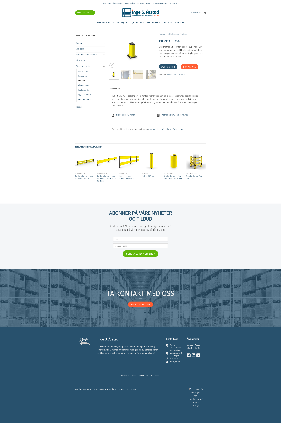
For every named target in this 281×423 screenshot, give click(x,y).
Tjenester (136, 22)
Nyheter (180, 22)
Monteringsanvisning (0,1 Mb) (174, 115)
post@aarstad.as (176, 361)
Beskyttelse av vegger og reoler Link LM (84, 177)
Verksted (80, 49)
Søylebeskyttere (84, 95)
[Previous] (112, 50)
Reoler (79, 43)
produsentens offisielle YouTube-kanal (165, 129)
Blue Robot (81, 60)
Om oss (167, 22)
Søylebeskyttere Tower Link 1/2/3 (195, 177)
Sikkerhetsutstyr (83, 66)
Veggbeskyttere (84, 99)
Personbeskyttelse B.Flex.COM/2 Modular (128, 177)
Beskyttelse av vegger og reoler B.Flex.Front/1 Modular (106, 178)
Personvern (82, 76)
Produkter (102, 22)
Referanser (153, 22)
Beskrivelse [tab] (115, 89)
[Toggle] (104, 43)
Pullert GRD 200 (148, 176)
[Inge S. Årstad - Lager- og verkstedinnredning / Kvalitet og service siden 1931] (140, 13)
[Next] (152, 50)
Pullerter (81, 81)
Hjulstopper (83, 71)
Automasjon (120, 22)
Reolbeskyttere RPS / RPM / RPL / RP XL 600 (173, 177)
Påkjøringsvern (84, 85)
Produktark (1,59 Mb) (125, 115)
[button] (205, 12)
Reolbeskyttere (84, 90)
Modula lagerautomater (86, 54)
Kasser (79, 107)
